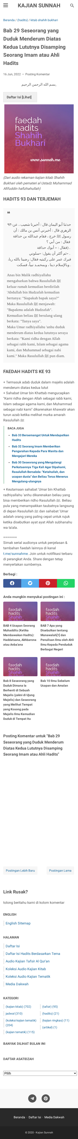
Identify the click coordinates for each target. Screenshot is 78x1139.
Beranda (19, 1117)
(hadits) (50, 1013)
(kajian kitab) (18, 1006)
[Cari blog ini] (72, 5)
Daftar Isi (13, 946)
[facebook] (12, 583)
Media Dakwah (17, 984)
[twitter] (30, 583)
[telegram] (32, 1098)
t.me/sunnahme (15, 554)
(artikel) (49, 1027)
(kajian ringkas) (55, 1020)
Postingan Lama (60, 870)
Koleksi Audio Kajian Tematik (28, 976)
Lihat (27, 97)
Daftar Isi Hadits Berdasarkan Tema (33, 954)
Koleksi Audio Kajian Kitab (26, 969)
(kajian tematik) (20, 1032)
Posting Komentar (37, 74)
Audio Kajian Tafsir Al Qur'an (28, 961)
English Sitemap (18, 923)
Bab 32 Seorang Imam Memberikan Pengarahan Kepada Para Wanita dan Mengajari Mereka (37, 451)
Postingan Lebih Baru (20, 870)
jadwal (14, 1013)
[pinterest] (48, 583)
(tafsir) (50, 1006)
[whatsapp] (66, 583)
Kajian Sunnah (39, 5)
